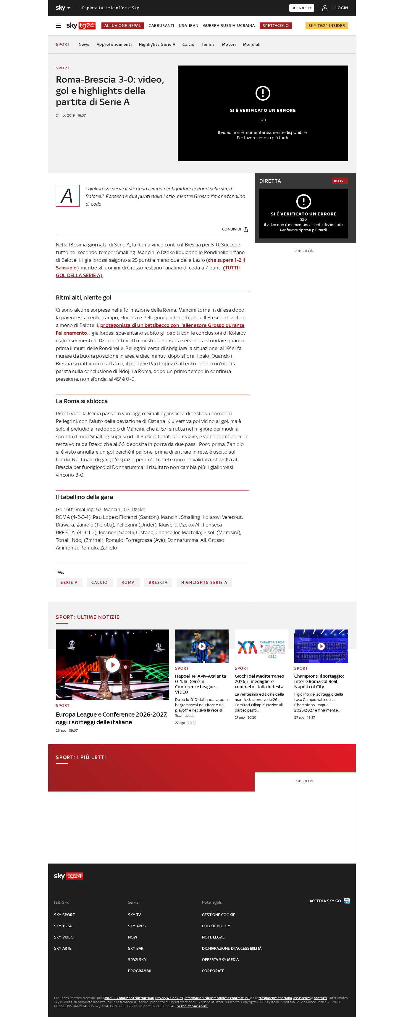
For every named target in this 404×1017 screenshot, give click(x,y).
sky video (64, 937)
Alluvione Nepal (122, 25)
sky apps (137, 926)
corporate (213, 971)
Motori (229, 44)
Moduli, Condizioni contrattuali (129, 998)
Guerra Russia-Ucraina (229, 25)
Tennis (208, 44)
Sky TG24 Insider (326, 25)
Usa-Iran (188, 25)
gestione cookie (218, 915)
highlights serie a (204, 582)
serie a (69, 582)
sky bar (135, 948)
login (341, 8)
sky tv (134, 915)
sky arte (63, 948)
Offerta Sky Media (220, 959)
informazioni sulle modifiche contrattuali (217, 998)
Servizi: (134, 902)
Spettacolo (276, 25)
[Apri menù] (58, 26)
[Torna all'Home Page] (81, 26)
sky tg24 (63, 926)
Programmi (139, 971)
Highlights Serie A (157, 44)
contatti (320, 998)
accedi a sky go (325, 901)
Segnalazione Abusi (192, 1006)
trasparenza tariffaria (275, 998)
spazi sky (137, 959)
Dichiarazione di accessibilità (231, 948)
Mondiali (252, 44)
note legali (213, 937)
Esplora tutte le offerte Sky (110, 8)
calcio (99, 582)
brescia (158, 582)
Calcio (188, 44)
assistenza (302, 998)
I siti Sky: (61, 902)
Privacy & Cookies (169, 998)
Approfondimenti (114, 44)
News (84, 44)
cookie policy (216, 926)
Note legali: (212, 902)
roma (128, 582)
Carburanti (161, 25)
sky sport (64, 915)
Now (133, 937)
